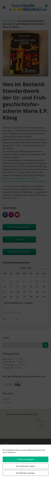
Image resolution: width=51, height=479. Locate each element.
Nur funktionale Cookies (25, 466)
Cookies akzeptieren (25, 459)
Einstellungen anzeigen (25, 473)
